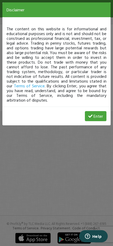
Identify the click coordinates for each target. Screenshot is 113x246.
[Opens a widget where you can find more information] (93, 236)
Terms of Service (29, 86)
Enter (98, 116)
